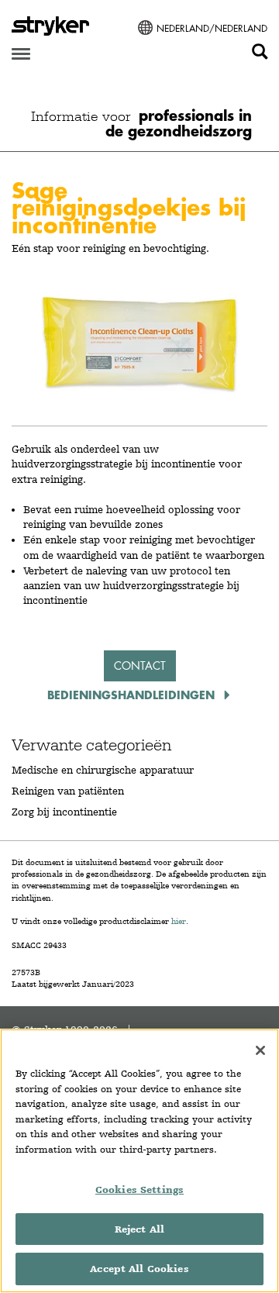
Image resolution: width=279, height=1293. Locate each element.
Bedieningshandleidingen (133, 694)
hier (178, 921)
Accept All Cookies (139, 1268)
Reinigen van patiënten (68, 790)
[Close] (260, 1050)
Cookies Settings (139, 1189)
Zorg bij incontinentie (64, 811)
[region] (139, 1161)
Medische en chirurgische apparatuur (103, 770)
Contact (140, 665)
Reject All (139, 1229)
